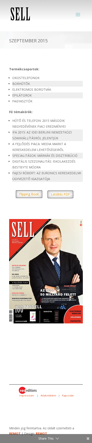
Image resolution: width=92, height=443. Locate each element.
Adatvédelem (48, 395)
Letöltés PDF (60, 194)
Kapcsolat (68, 395)
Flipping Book (29, 194)
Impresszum (27, 395)
